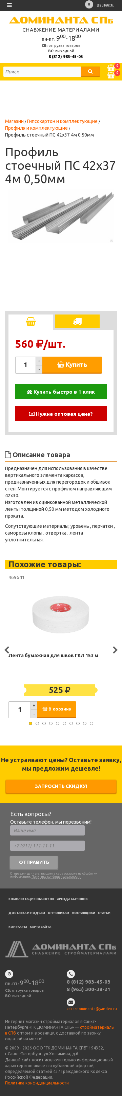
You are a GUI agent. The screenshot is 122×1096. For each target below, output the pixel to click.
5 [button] (57, 723)
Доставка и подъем (26, 913)
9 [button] (84, 723)
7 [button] (71, 723)
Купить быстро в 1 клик (63, 392)
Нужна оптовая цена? (64, 414)
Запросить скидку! (61, 786)
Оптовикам (58, 913)
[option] (61, 216)
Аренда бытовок (72, 899)
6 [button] (64, 723)
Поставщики (83, 913)
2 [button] (37, 723)
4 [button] (51, 723)
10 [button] (91, 723)
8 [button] (78, 723)
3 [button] (44, 723)
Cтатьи (104, 913)
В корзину (59, 709)
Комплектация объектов (31, 899)
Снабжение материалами (61, 30)
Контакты (105, 4)
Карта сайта (40, 927)
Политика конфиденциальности (56, 876)
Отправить (34, 862)
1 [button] (30, 723)
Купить (75, 364)
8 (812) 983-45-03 (65, 56)
